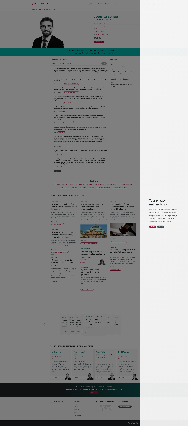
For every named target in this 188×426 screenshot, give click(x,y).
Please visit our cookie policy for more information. (160, 221)
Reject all (161, 226)
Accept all (153, 226)
